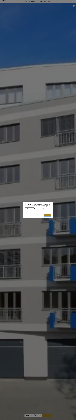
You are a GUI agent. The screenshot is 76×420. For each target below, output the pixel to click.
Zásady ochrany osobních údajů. (29, 207)
